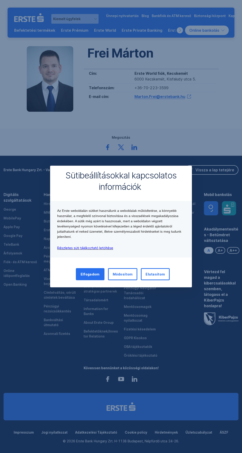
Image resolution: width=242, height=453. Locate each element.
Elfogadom (90, 274)
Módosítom (123, 274)
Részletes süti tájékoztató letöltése (85, 248)
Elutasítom (155, 274)
